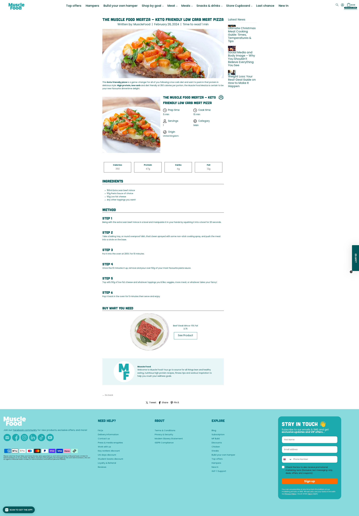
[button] (19, 509)
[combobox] (287, 459)
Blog (214, 431)
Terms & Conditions (165, 431)
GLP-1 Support (219, 471)
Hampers (92, 5)
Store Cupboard (238, 5)
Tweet (152, 403)
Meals (186, 5)
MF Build (216, 439)
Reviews (102, 467)
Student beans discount (110, 459)
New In (283, 5)
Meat (171, 5)
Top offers (73, 5)
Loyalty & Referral (107, 463)
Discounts (217, 443)
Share (165, 403)
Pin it (176, 403)
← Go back (107, 395)
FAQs (100, 431)
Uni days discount (107, 455)
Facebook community (25, 430)
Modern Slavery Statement (169, 439)
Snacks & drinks (208, 5)
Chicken (216, 447)
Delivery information (108, 435)
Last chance (265, 5)
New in (215, 467)
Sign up (309, 481)
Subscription (218, 435)
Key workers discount (109, 451)
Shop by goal (152, 5)
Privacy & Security (164, 435)
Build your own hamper (120, 5)
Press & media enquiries (110, 443)
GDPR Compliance (164, 443)
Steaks (215, 451)
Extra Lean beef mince (124, 190)
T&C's (310, 494)
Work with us (104, 447)
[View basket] (348, 4)
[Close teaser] (351, 271)
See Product (185, 335)
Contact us (104, 439)
